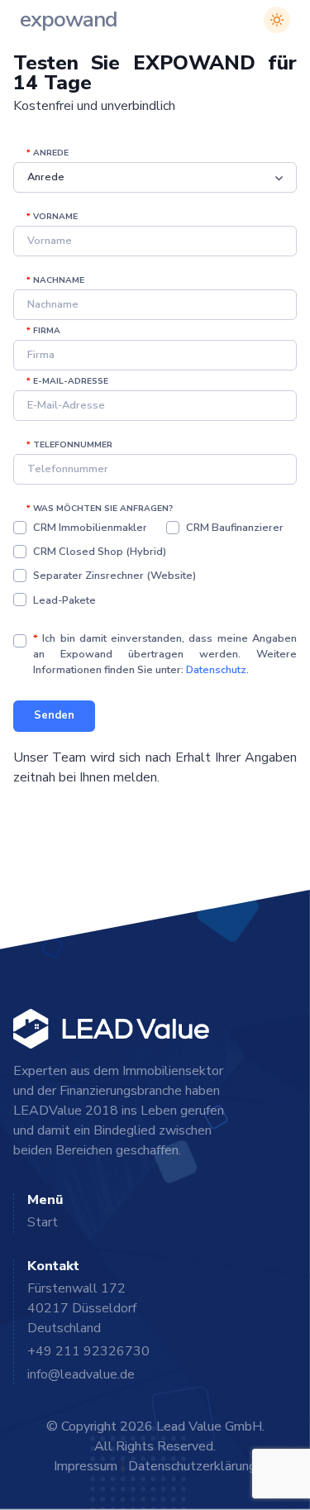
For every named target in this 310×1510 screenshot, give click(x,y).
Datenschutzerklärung (192, 1466)
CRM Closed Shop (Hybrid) (99, 551)
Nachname (55, 280)
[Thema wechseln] (277, 20)
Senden (54, 715)
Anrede (47, 153)
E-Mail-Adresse (67, 381)
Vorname (52, 217)
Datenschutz (216, 669)
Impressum (85, 1466)
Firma (43, 331)
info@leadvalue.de (81, 1374)
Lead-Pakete (64, 600)
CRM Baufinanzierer (235, 527)
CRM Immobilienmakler (90, 527)
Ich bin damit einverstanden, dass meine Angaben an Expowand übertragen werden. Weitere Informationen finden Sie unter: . (165, 654)
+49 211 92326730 (88, 1351)
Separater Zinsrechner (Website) (114, 575)
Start (42, 1222)
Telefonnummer (69, 445)
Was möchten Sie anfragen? (99, 509)
